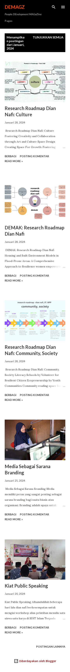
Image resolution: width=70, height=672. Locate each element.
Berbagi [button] (10, 156)
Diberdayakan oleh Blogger (37, 661)
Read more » (14, 161)
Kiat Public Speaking (26, 586)
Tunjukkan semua (48, 37)
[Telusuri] (53, 7)
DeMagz (15, 7)
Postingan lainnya (50, 646)
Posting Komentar (34, 156)
